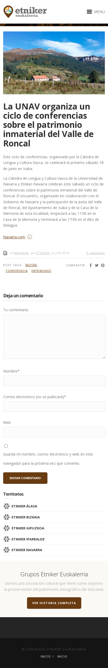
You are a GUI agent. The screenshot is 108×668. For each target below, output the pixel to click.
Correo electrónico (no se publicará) (34, 396)
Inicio (46, 656)
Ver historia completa (54, 603)
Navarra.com (14, 236)
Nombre (11, 371)
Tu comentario (15, 309)
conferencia (17, 271)
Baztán (31, 265)
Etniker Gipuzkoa (28, 528)
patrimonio (41, 271)
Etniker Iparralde (28, 539)
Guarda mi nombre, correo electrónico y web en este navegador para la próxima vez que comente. (48, 459)
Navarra (21, 253)
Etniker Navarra (27, 549)
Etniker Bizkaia (26, 517)
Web (7, 422)
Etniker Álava (24, 506)
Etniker (43, 253)
